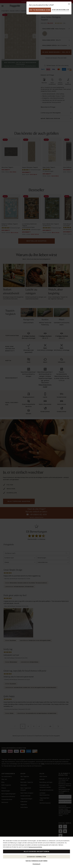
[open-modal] (69, 4)
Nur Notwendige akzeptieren (36, 860)
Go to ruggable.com (40, 10)
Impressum (36, 864)
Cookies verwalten (36, 857)
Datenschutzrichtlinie (35, 847)
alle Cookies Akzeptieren (36, 851)
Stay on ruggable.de (60, 9)
